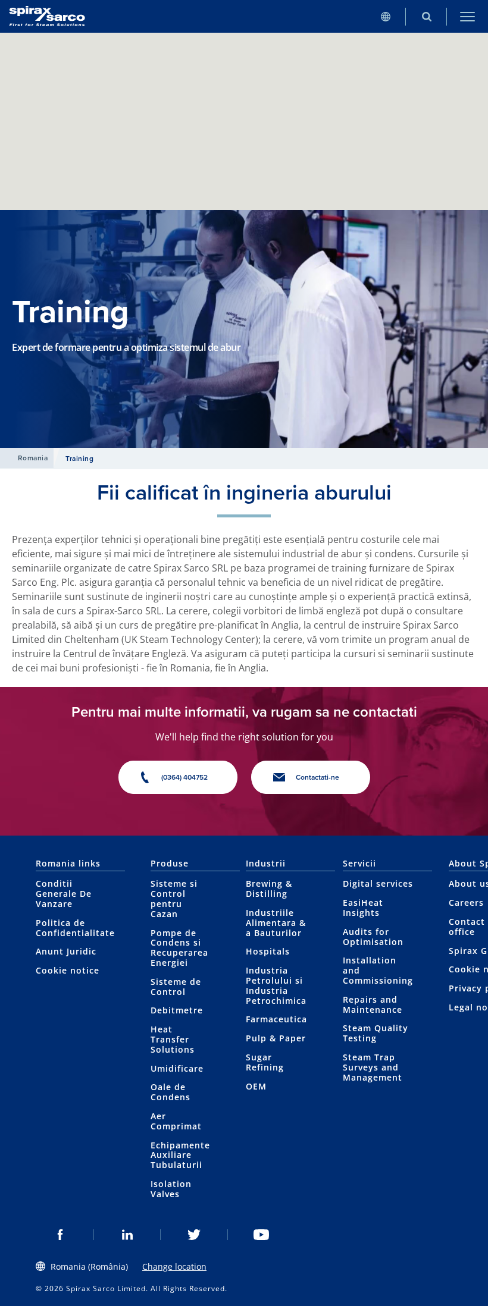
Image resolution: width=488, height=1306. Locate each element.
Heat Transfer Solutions (173, 1039)
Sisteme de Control (176, 986)
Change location (174, 1266)
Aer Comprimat (176, 1121)
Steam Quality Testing (375, 1033)
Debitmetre (177, 1010)
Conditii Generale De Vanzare (64, 893)
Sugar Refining (265, 1062)
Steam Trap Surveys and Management (372, 1067)
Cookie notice (67, 970)
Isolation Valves (171, 1189)
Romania (33, 458)
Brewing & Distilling (269, 888)
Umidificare (177, 1068)
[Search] (426, 16)
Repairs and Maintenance (372, 1004)
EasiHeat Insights (363, 907)
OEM (256, 1086)
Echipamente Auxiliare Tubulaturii (180, 1155)
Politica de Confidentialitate (75, 927)
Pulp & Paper (276, 1038)
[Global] (385, 16)
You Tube (261, 1234)
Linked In (127, 1234)
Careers (466, 902)
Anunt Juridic (66, 951)
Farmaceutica (276, 1019)
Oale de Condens (170, 1092)
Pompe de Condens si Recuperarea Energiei (179, 947)
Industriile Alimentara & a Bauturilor (276, 922)
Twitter (194, 1234)
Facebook (60, 1234)
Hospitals (268, 951)
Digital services (378, 883)
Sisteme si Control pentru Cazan (174, 898)
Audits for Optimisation (373, 936)
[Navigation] (467, 16)
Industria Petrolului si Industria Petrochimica (276, 985)
